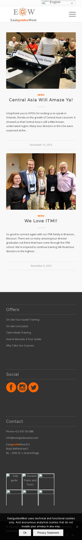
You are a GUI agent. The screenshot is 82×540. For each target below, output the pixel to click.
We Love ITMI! (41, 220)
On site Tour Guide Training (22, 319)
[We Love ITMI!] (41, 181)
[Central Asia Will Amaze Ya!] (41, 60)
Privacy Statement (48, 532)
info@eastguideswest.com (22, 438)
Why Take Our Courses (20, 345)
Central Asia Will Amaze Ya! (41, 99)
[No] (77, 527)
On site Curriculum (17, 326)
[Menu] (70, 14)
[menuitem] (70, 14)
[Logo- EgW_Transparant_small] (34, 14)
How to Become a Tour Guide (23, 339)
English (55, 2)
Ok (25, 532)
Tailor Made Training (18, 332)
